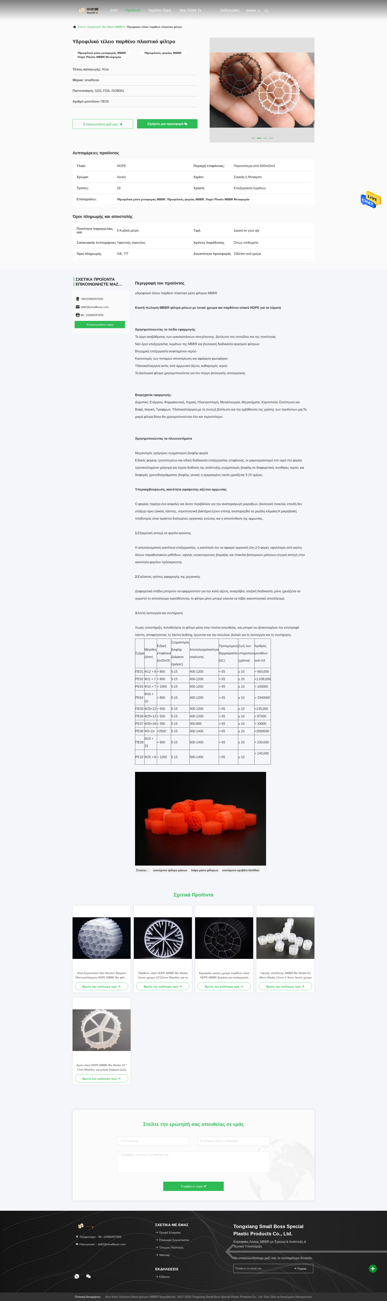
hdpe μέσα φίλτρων (204, 870)
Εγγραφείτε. (303, 1268)
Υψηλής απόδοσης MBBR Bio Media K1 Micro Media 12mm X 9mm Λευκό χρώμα (285, 975)
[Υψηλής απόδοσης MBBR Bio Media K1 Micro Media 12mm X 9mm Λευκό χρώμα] (285, 938)
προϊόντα (93, 26)
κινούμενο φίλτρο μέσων (170, 870)
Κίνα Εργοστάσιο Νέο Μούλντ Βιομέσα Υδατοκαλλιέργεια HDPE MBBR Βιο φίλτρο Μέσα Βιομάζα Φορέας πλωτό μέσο (101, 975)
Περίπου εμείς (160, 10)
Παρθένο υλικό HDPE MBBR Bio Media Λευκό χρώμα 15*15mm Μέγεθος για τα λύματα (163, 975)
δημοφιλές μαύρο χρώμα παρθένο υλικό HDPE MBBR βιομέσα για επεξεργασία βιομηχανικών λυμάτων (224, 975)
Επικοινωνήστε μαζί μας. (101, 124)
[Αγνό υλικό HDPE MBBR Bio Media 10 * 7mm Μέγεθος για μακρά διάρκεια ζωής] (102, 1030)
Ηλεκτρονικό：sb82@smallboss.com (102, 1244)
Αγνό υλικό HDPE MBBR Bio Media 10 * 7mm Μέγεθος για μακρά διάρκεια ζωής (101, 1067)
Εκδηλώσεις (230, 10)
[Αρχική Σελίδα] (89, 10)
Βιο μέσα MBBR (112, 26)
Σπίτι (114, 10)
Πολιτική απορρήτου (88, 1296)
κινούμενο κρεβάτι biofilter (240, 870)
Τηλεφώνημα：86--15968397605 (100, 1236)
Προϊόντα (133, 10)
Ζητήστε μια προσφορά (165, 124)
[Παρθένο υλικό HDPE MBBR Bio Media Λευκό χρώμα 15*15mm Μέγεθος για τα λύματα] (163, 938)
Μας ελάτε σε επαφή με (191, 12)
